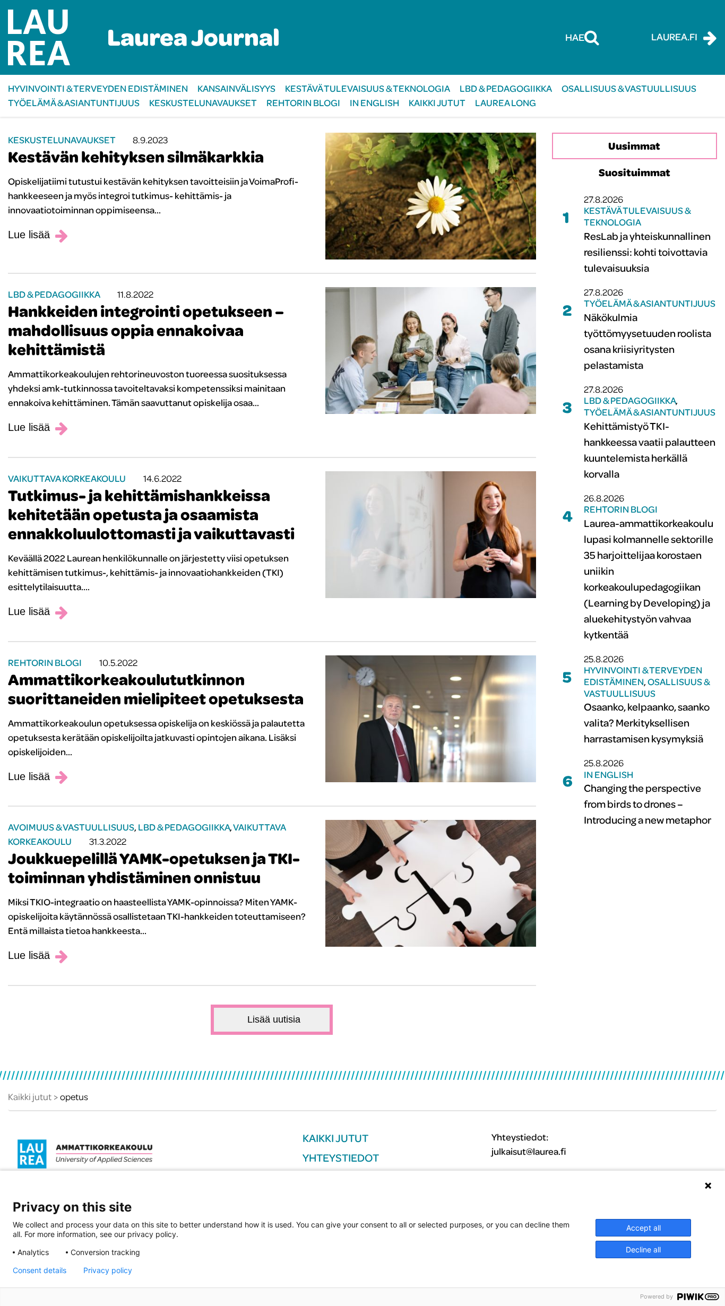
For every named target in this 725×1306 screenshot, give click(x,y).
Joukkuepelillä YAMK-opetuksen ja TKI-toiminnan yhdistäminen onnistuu (154, 867)
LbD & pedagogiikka (506, 88)
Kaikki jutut (437, 102)
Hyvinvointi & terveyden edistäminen (98, 88)
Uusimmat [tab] (634, 146)
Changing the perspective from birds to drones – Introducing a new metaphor (647, 804)
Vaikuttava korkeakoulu (67, 478)
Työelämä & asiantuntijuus (74, 102)
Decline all (643, 1249)
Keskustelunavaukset (203, 102)
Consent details (39, 1270)
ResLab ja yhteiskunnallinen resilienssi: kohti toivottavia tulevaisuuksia (647, 252)
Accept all (643, 1227)
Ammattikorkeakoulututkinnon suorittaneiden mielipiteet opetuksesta (156, 689)
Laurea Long (505, 102)
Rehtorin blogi (303, 102)
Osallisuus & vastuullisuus (629, 88)
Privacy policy (107, 1270)
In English (374, 102)
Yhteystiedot (341, 1157)
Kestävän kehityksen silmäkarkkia (136, 156)
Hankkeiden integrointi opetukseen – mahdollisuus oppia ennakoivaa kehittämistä (146, 330)
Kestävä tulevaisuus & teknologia (367, 88)
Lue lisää (29, 234)
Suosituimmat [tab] (634, 172)
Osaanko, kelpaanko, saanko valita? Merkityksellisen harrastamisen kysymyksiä (647, 722)
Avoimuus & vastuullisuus (71, 827)
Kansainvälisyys (236, 88)
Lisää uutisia (273, 1019)
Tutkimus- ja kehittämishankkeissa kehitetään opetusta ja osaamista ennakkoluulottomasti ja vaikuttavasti (151, 514)
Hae (574, 37)
